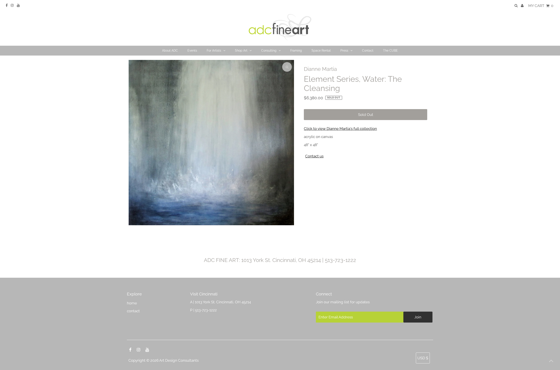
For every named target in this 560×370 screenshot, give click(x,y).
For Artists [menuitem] (214, 50)
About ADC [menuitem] (170, 50)
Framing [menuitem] (296, 50)
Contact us (314, 156)
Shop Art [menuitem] (241, 50)
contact (133, 311)
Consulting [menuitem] (268, 50)
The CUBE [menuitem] (390, 50)
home (132, 303)
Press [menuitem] (344, 50)
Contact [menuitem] (367, 50)
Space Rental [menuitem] (321, 50)
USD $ (422, 358)
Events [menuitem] (192, 50)
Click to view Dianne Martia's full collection (340, 128)
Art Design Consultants (179, 360)
